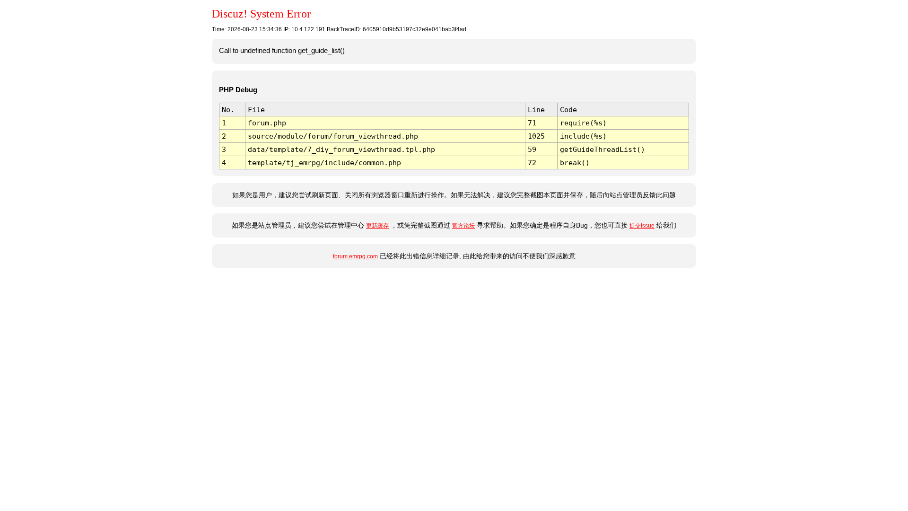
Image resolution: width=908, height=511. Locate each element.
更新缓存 (377, 225)
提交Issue (642, 225)
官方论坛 (463, 225)
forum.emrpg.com (355, 256)
